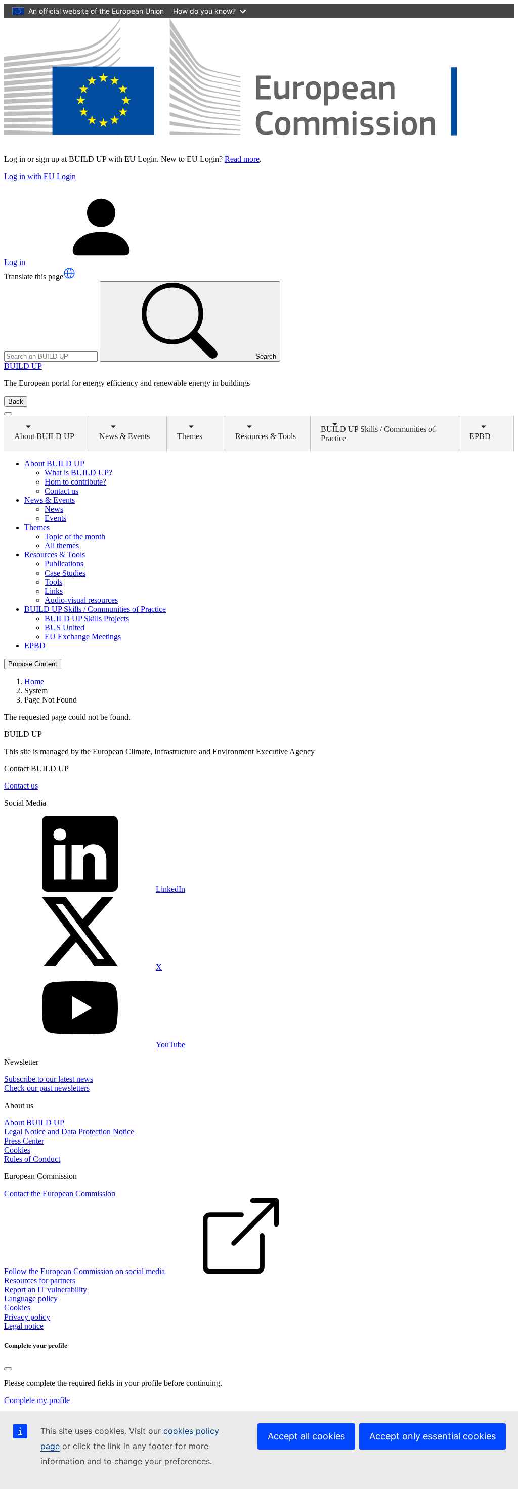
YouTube (170, 1044)
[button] (69, 273)
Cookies (17, 1150)
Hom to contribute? (75, 481)
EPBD (35, 645)
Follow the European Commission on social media (84, 1271)
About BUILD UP (34, 1122)
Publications (64, 563)
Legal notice (24, 1326)
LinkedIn (170, 889)
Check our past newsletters (47, 1088)
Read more (242, 159)
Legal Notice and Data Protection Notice (69, 1131)
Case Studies (65, 572)
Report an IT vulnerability (45, 1289)
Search (265, 356)
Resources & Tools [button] (265, 434)
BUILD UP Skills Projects (87, 618)
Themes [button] (197, 434)
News (54, 509)
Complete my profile (37, 1400)
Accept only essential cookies (432, 1436)
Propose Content (32, 664)
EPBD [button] (489, 434)
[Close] (8, 1368)
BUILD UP (23, 366)
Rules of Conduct (32, 1159)
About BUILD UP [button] (44, 434)
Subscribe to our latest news (48, 1079)
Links (54, 591)
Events (55, 518)
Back (15, 401)
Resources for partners (39, 1280)
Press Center (24, 1140)
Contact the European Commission (59, 1193)
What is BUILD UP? (78, 472)
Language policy (31, 1298)
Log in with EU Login (40, 176)
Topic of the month (75, 536)
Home (34, 681)
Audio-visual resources (81, 600)
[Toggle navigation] (8, 413)
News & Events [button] (124, 434)
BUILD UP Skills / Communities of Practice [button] (378, 433)
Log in (14, 262)
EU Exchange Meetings (83, 636)
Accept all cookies (306, 1436)
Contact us (61, 491)
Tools (53, 582)
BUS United (64, 627)
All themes (62, 545)
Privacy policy (27, 1316)
